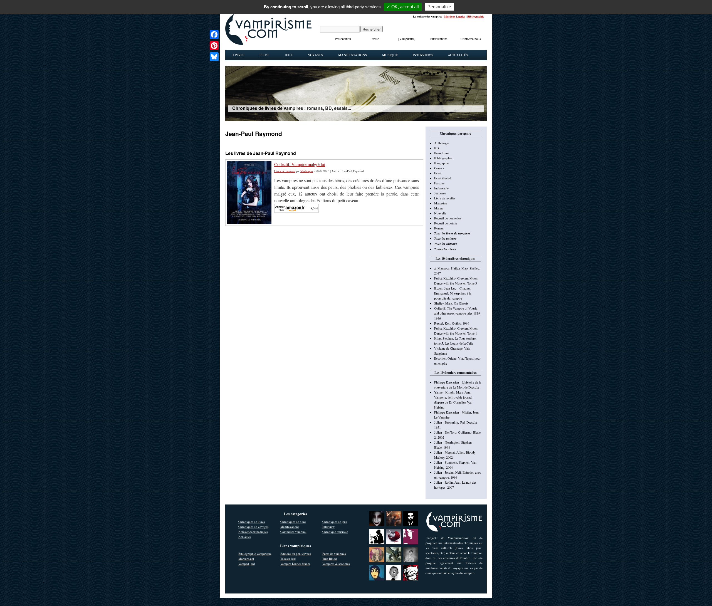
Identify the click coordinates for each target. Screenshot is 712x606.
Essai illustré (442, 178)
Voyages (315, 55)
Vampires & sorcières (336, 564)
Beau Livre (441, 153)
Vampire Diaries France (295, 564)
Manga (438, 208)
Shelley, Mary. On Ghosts (451, 303)
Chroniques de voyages (253, 527)
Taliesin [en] (288, 558)
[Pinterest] (214, 45)
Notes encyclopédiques (253, 532)
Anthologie (441, 143)
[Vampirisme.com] (268, 43)
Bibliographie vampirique (254, 553)
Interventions (439, 38)
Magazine (440, 203)
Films (264, 55)
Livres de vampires (284, 171)
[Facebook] (214, 34)
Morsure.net (246, 558)
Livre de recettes (445, 198)
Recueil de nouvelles (447, 218)
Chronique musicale (335, 532)
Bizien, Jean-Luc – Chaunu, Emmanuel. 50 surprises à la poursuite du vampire (452, 293)
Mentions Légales (454, 16)
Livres (238, 55)
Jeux (289, 55)
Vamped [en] (246, 564)
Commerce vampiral (293, 532)
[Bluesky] (214, 56)
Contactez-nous (471, 38)
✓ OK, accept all (403, 6)
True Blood (329, 558)
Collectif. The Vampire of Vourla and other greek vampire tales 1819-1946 (457, 313)
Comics (439, 168)
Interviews (423, 55)
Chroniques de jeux (334, 522)
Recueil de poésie (445, 223)
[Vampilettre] (407, 38)
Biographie (441, 163)
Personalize (439, 6)
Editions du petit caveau (295, 553)
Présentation (343, 38)
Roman (439, 228)
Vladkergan (306, 171)
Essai (437, 173)
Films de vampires (334, 553)
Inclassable (441, 188)
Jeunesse (440, 193)
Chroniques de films (293, 522)
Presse (374, 38)
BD (436, 148)
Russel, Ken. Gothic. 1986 (451, 323)
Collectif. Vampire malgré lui (299, 164)
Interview (328, 527)
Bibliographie (475, 16)
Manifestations (352, 55)
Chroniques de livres (251, 522)
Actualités (458, 55)
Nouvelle (440, 213)
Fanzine (439, 183)
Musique (390, 55)
